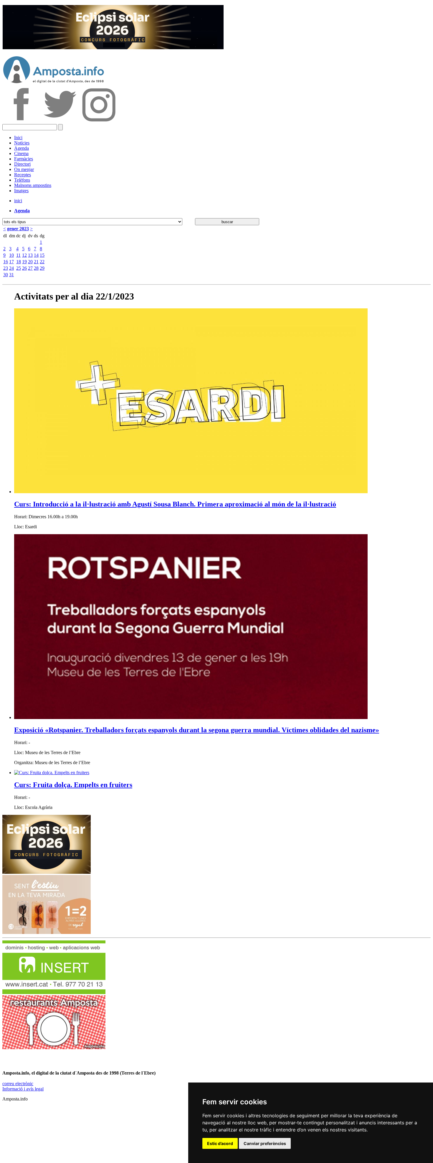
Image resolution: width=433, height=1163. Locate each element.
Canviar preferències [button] (265, 1143)
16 (5, 261)
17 (11, 261)
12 (24, 255)
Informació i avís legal (23, 1088)
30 (5, 274)
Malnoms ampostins (32, 185)
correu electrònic (17, 1083)
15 (42, 255)
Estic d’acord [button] (220, 1143)
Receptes (22, 174)
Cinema (21, 153)
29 (42, 268)
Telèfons (22, 179)
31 (11, 274)
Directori (22, 164)
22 (42, 261)
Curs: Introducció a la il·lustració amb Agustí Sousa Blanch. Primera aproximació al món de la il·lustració (175, 504)
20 (30, 261)
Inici (18, 137)
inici (18, 200)
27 (30, 268)
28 (36, 268)
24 (11, 268)
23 (5, 268)
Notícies (21, 142)
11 (18, 255)
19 (24, 261)
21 (36, 261)
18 (18, 261)
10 (11, 255)
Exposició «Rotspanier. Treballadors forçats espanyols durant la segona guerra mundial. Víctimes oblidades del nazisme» (196, 730)
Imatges (21, 190)
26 (24, 268)
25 (18, 268)
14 (36, 255)
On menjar (24, 169)
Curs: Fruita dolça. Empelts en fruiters (73, 785)
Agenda (21, 148)
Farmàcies (23, 158)
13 (30, 255)
